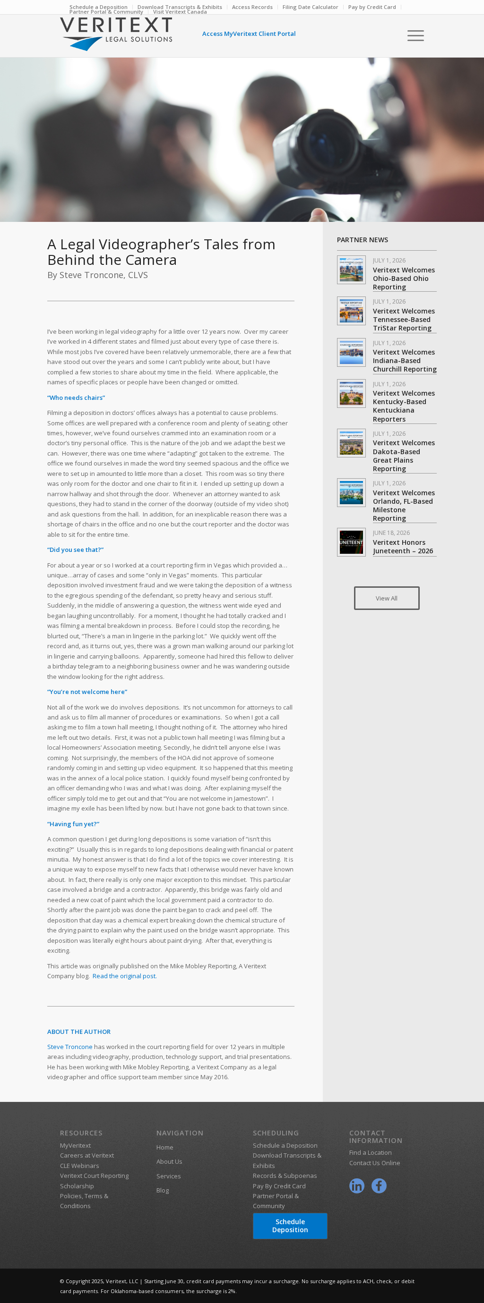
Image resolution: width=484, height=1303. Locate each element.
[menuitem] (252, 7)
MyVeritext (75, 1145)
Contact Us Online (374, 1163)
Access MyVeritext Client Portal (249, 33)
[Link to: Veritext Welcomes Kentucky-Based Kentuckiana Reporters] (351, 393)
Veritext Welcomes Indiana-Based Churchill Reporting (405, 360)
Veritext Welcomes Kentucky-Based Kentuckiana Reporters (404, 406)
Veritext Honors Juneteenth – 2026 (403, 546)
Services (168, 1176)
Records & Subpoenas (285, 1175)
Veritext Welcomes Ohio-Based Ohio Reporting (404, 278)
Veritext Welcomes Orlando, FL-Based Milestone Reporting (404, 505)
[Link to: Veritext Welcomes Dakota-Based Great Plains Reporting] (351, 443)
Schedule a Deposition (285, 1145)
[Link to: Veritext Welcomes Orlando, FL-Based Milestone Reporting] (351, 492)
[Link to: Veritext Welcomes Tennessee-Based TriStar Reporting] (351, 310)
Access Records (252, 6)
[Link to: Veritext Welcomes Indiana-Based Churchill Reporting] (351, 352)
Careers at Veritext (87, 1155)
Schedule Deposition (290, 1225)
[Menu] (412, 35)
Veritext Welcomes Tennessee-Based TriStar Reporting (404, 319)
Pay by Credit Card (372, 6)
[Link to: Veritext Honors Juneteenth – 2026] (351, 542)
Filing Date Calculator (310, 6)
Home (164, 1147)
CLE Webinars (79, 1165)
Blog (162, 1190)
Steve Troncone (70, 1046)
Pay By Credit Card (279, 1186)
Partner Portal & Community (106, 11)
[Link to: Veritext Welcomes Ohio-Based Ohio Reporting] (351, 269)
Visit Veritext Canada (180, 11)
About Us (169, 1161)
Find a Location (370, 1152)
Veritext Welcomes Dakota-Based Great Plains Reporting (404, 455)
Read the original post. (125, 976)
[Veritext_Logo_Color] (116, 38)
